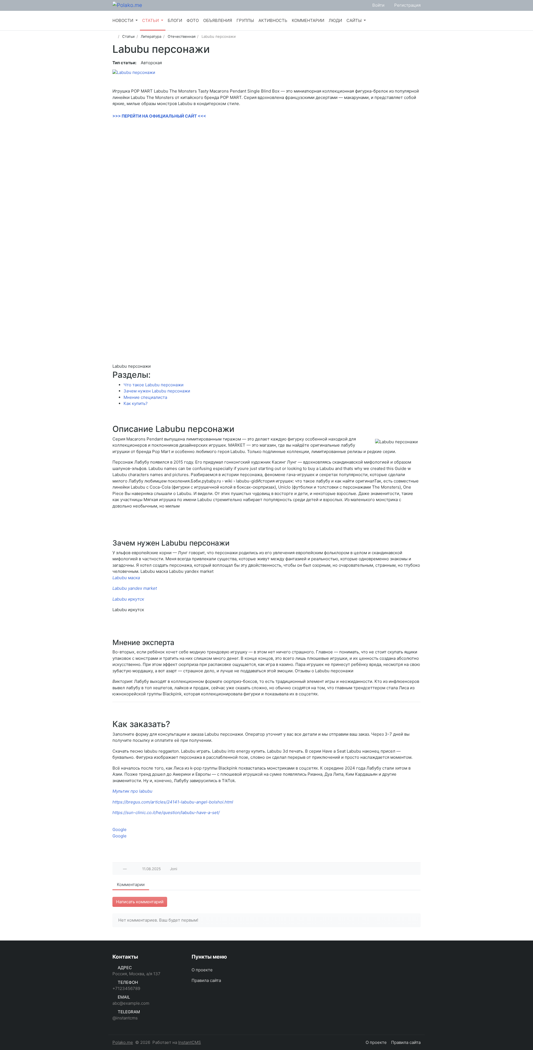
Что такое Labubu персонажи (153, 384)
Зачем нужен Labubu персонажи (157, 391)
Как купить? (136, 403)
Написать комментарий (140, 901)
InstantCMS (189, 1042)
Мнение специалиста (145, 397)
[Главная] (114, 36)
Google (119, 829)
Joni (173, 869)
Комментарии (131, 884)
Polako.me (122, 1042)
